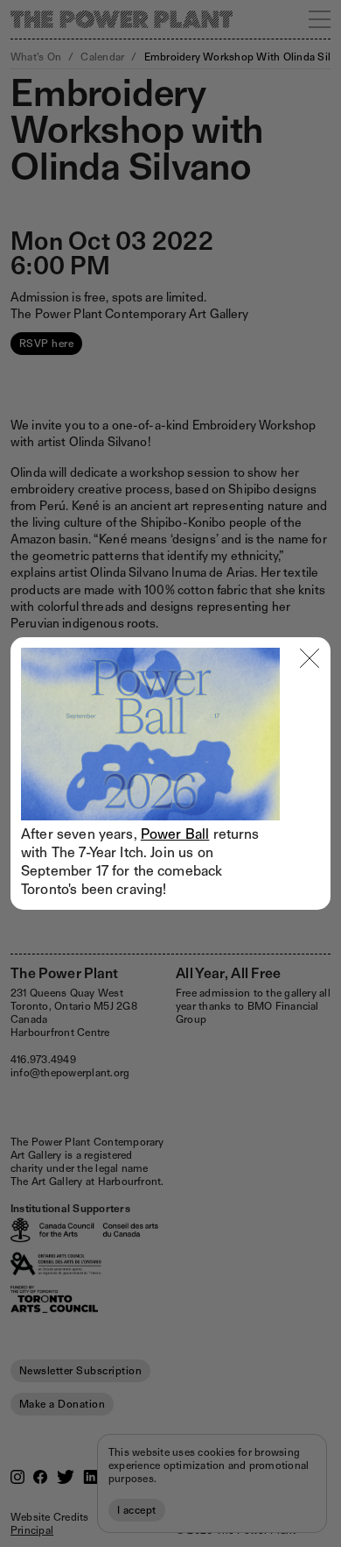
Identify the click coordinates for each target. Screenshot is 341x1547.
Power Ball (175, 834)
